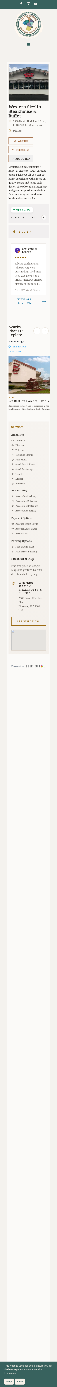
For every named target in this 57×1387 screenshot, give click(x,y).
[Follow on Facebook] (21, 4)
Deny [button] (9, 1381)
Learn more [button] (10, 1373)
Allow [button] (20, 1381)
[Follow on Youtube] (36, 4)
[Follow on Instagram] (29, 4)
